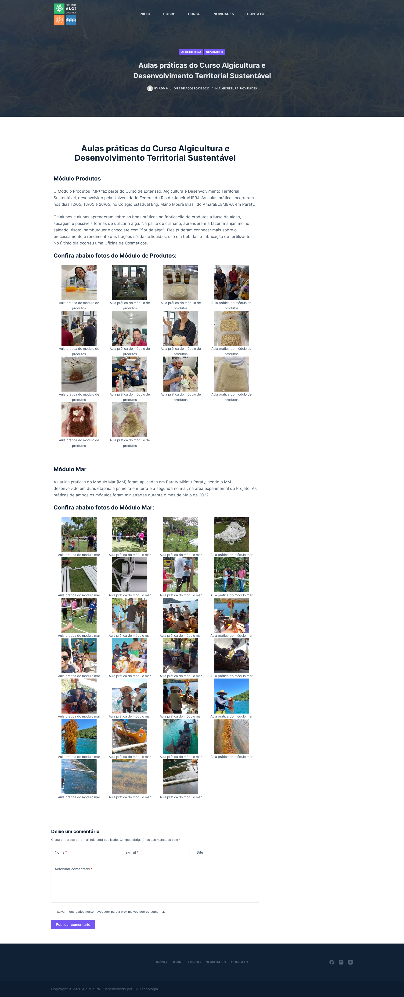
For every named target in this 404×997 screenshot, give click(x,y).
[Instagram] (341, 962)
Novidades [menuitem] (223, 14)
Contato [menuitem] (255, 14)
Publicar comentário (73, 924)
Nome (61, 852)
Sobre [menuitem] (169, 14)
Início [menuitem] (145, 14)
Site (200, 852)
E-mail (132, 852)
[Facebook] (331, 962)
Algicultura (191, 52)
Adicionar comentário (74, 869)
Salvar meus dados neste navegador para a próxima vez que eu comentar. (111, 911)
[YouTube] (350, 962)
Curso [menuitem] (194, 14)
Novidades (214, 52)
